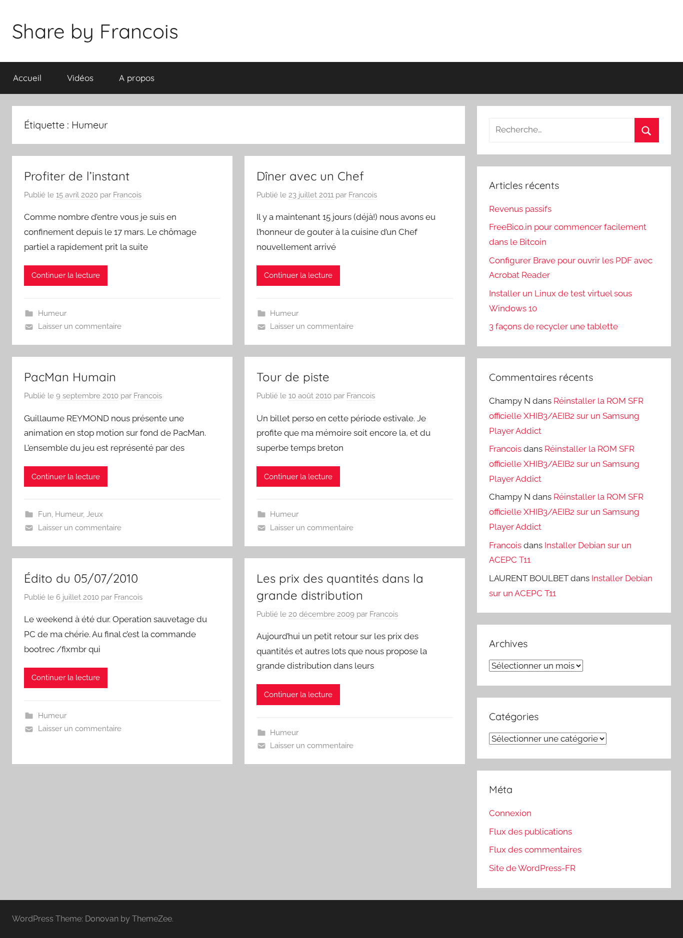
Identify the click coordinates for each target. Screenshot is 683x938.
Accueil (27, 77)
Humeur (52, 313)
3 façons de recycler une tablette (553, 326)
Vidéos (80, 77)
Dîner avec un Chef (310, 175)
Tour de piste (293, 376)
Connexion (510, 813)
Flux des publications (530, 832)
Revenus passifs (520, 209)
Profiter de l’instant (77, 175)
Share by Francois (95, 30)
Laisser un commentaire (80, 326)
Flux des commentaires (535, 850)
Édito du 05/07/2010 (81, 578)
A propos (136, 77)
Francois (127, 194)
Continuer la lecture (66, 275)
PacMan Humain (70, 376)
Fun (45, 514)
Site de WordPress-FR (532, 868)
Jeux (94, 514)
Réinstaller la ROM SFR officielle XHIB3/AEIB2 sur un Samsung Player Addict (566, 416)
